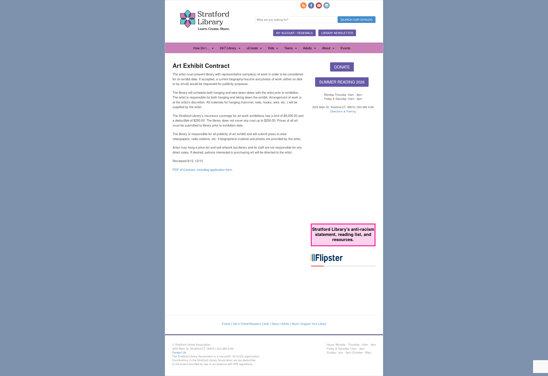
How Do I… (201, 48)
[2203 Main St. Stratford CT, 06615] (205, 35)
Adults (307, 48)
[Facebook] (311, 6)
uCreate (252, 48)
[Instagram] (326, 6)
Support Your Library (313, 324)
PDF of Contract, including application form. (203, 169)
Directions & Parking (343, 111)
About (326, 48)
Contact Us (179, 352)
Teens (288, 48)
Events (345, 48)
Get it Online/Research (247, 324)
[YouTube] (319, 6)
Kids (271, 48)
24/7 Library (228, 48)
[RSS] (303, 6)
